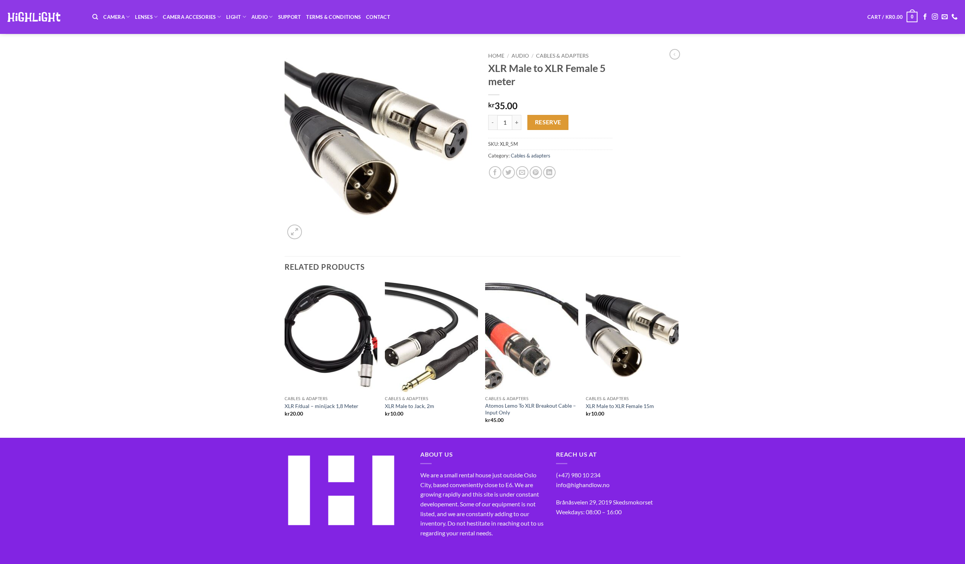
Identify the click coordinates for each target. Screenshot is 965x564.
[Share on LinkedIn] (549, 172)
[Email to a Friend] (522, 172)
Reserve (548, 122)
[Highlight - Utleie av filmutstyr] (43, 17)
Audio (259, 17)
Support (289, 17)
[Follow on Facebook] (925, 17)
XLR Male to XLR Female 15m (620, 406)
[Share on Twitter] (508, 172)
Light (233, 17)
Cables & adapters (562, 56)
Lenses (144, 17)
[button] (892, 17)
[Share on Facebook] (495, 172)
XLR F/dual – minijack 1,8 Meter (321, 406)
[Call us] (954, 17)
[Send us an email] (945, 17)
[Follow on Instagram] (935, 17)
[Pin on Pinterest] (536, 172)
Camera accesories (189, 17)
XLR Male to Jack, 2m (409, 406)
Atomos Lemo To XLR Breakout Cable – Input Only (530, 409)
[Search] (95, 17)
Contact (378, 17)
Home (496, 56)
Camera (114, 17)
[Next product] (674, 54)
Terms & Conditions (333, 17)
